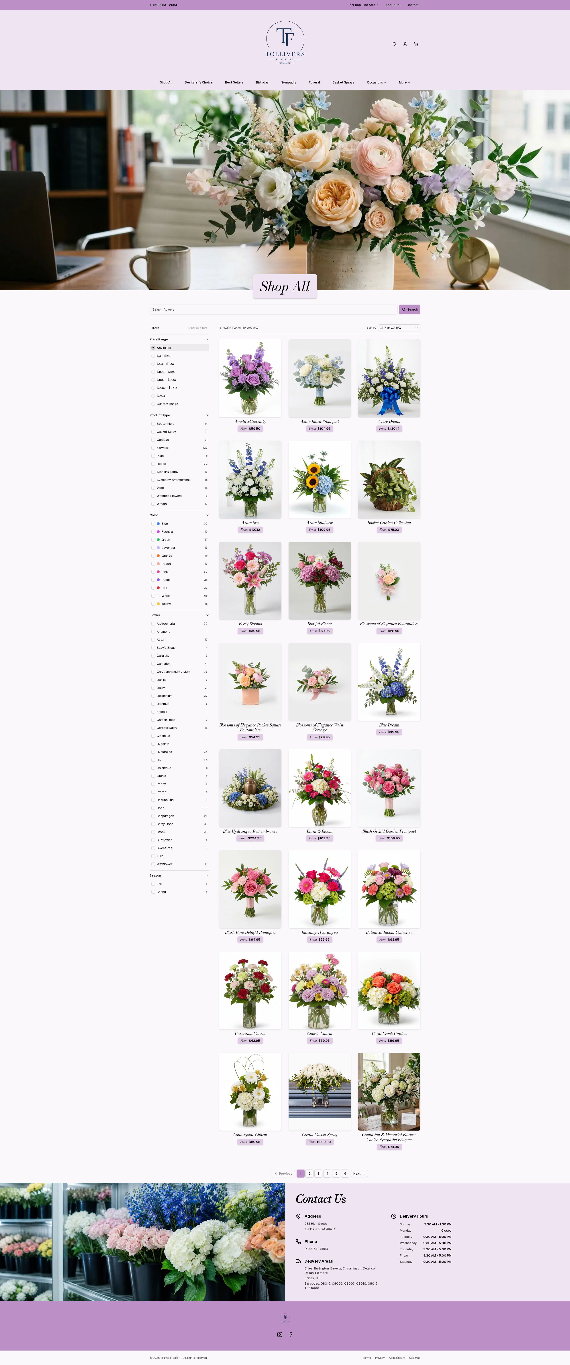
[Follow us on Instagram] (279, 1334)
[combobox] (399, 327)
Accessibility (397, 1358)
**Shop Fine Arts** (364, 5)
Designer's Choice (199, 82)
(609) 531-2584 (165, 5)
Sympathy (288, 82)
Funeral (314, 82)
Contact (413, 5)
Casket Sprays (343, 82)
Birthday (262, 82)
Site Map (414, 1358)
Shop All (166, 82)
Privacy (380, 1358)
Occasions (375, 82)
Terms (367, 1358)
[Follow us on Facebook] (290, 1334)
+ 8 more (321, 1273)
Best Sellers (234, 82)
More (403, 82)
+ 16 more (312, 1288)
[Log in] (405, 44)
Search (412, 309)
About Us (392, 5)
